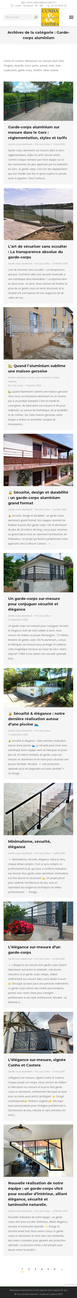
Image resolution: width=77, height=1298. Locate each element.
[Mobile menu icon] (71, 17)
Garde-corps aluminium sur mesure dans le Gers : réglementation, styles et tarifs (37, 132)
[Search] (35, 17)
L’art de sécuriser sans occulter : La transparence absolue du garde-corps (37, 251)
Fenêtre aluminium (17, 377)
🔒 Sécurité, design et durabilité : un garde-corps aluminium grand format (38, 497)
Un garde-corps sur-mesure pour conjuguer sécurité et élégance (34, 604)
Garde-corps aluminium (20, 144)
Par (42, 144)
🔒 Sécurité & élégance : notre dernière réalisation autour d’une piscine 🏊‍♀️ (36, 718)
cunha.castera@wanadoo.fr (41, 2)
